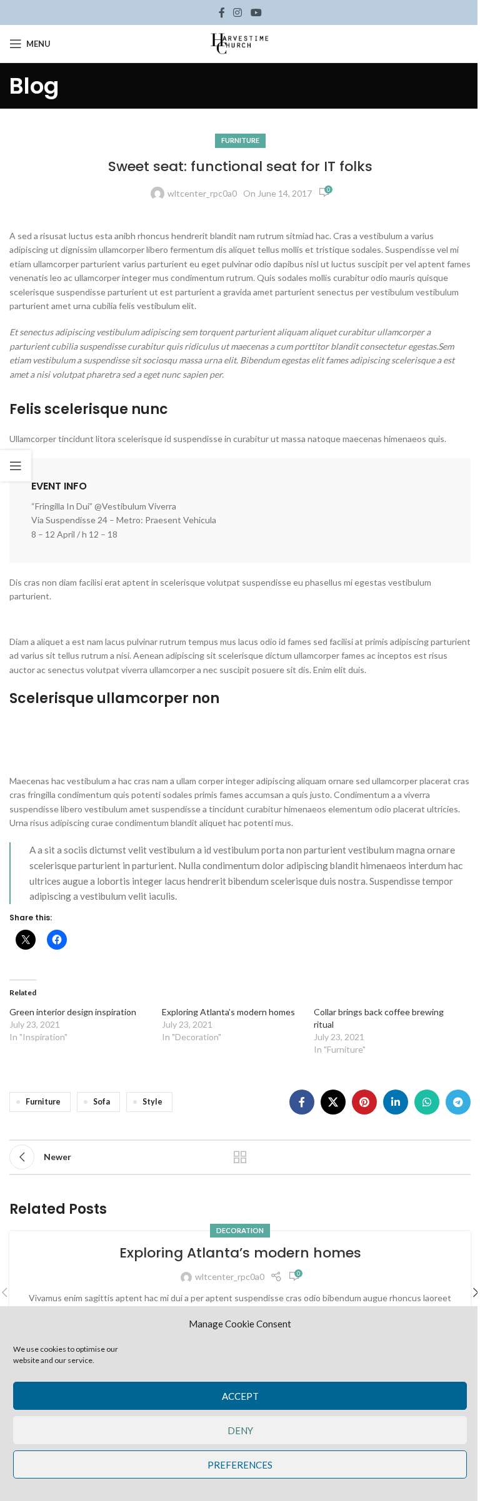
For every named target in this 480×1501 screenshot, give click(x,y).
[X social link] (333, 1102)
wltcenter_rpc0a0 (202, 193)
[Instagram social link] (237, 12)
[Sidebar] (15, 465)
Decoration (240, 1230)
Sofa (101, 1101)
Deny (240, 1430)
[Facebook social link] (221, 12)
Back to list (240, 1156)
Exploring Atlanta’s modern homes (228, 1011)
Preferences (240, 1464)
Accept (240, 1396)
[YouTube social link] (256, 12)
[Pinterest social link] (364, 1102)
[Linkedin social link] (395, 1102)
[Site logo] (240, 42)
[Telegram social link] (458, 1102)
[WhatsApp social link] (426, 1102)
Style (152, 1101)
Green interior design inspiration (72, 1011)
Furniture (240, 140)
